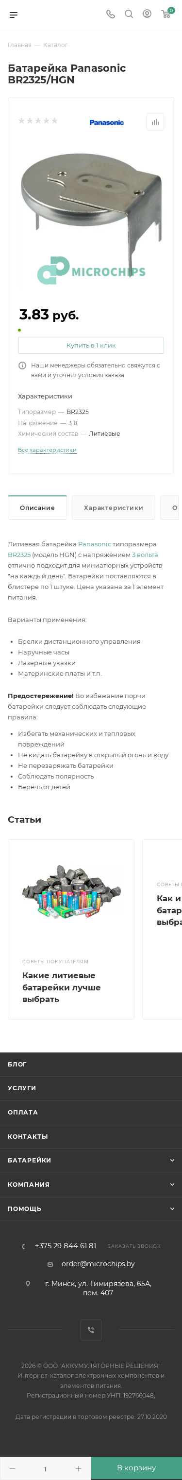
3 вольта (145, 554)
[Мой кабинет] (147, 15)
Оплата (23, 1112)
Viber (91, 1330)
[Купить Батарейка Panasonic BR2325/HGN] (91, 214)
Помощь (25, 1208)
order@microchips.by (98, 1263)
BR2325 (19, 554)
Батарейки (29, 1160)
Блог (17, 1064)
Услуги (22, 1088)
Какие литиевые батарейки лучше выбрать (61, 987)
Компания (29, 1184)
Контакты (28, 1136)
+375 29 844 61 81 (65, 1246)
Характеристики (113, 507)
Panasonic (94, 544)
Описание (37, 507)
